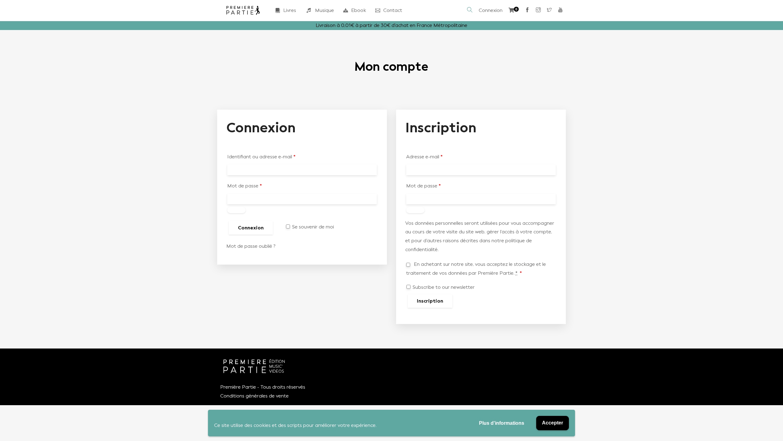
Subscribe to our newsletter (443, 287)
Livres (289, 10)
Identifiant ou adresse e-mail (261, 156)
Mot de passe (244, 186)
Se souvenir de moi (312, 227)
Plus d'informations (501, 423)
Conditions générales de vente (254, 396)
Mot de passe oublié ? (251, 246)
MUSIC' (276, 366)
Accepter (552, 422)
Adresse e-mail (424, 156)
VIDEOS (276, 371)
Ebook (358, 10)
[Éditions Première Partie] (243, 10)
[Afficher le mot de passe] (236, 210)
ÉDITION (277, 361)
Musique (324, 10)
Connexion (491, 10)
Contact (392, 10)
